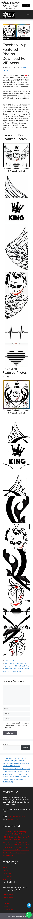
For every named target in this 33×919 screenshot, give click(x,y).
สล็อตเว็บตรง (8, 909)
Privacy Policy (7, 876)
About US (6, 870)
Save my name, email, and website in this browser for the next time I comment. (17, 725)
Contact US (7, 873)
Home (5, 867)
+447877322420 (14, 819)
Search (5, 744)
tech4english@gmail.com (16, 816)
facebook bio (9, 660)
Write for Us (7, 879)
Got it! (26, 5)
